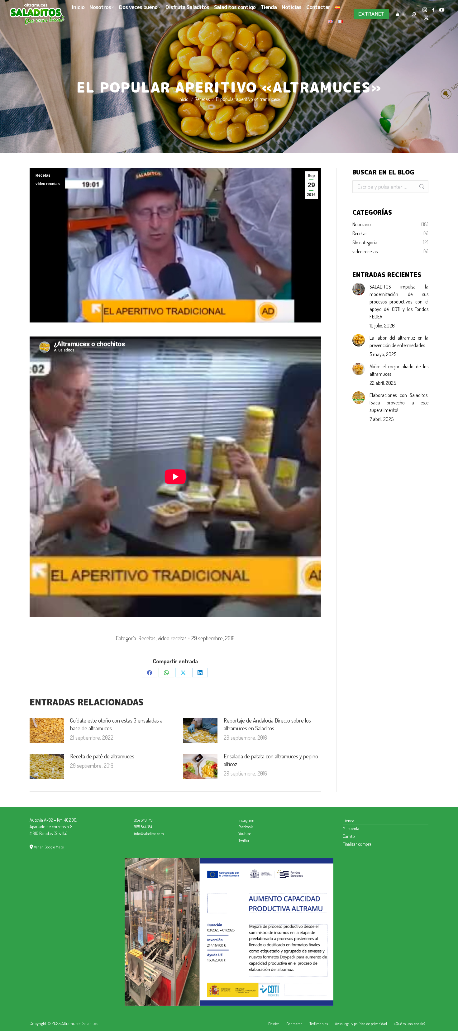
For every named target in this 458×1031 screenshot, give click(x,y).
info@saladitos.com (149, 833)
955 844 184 (143, 826)
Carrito (349, 836)
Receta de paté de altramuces (102, 756)
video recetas (48, 184)
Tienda (348, 820)
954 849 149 (143, 820)
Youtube (244, 833)
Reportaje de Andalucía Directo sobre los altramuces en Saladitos (267, 724)
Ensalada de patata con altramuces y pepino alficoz (271, 760)
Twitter (244, 840)
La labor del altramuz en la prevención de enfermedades (399, 341)
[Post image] (47, 730)
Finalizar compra (357, 844)
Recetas (43, 175)
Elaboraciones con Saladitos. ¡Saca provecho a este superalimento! (399, 402)
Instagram (246, 820)
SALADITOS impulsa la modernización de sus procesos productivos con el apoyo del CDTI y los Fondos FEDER (399, 302)
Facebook (245, 826)
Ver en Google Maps (49, 846)
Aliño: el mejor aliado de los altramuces (399, 370)
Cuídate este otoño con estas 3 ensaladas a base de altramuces (116, 724)
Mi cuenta (351, 828)
